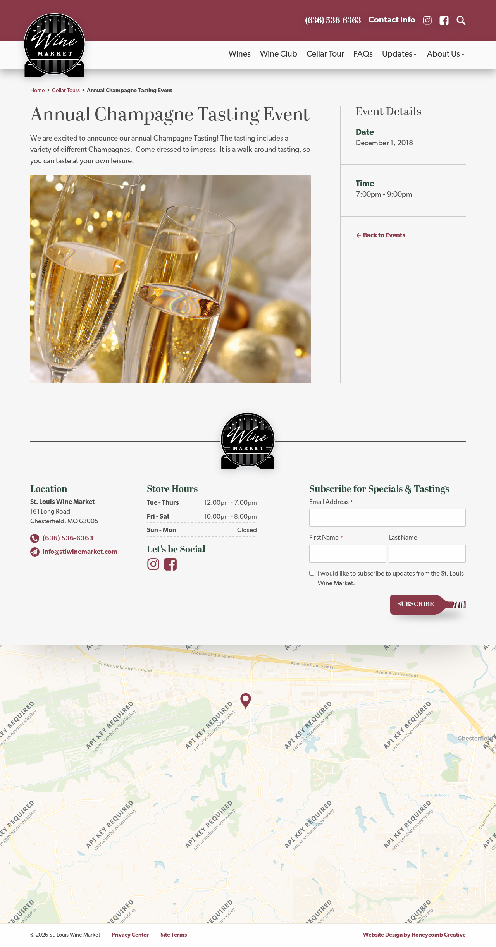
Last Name (403, 538)
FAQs (363, 54)
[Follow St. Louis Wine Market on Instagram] (427, 20)
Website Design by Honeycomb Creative (414, 935)
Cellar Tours (66, 91)
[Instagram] (153, 564)
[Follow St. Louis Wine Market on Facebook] (444, 20)
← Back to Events (380, 235)
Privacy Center (130, 935)
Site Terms (173, 935)
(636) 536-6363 (68, 538)
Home (37, 91)
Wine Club (278, 54)
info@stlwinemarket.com (80, 552)
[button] (245, 701)
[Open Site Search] (461, 20)
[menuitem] (240, 55)
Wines (240, 54)
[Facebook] (170, 564)
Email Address (331, 502)
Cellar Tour (325, 54)
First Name (326, 538)
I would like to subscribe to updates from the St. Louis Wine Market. (391, 579)
